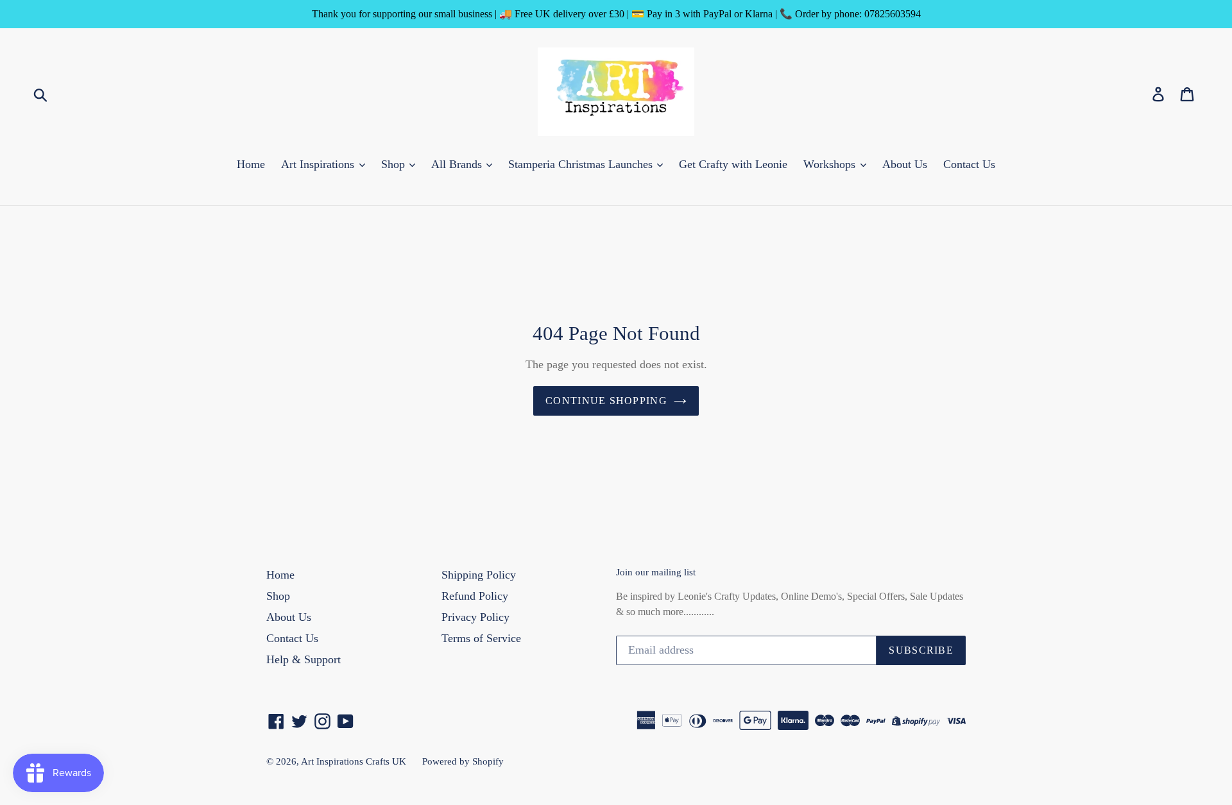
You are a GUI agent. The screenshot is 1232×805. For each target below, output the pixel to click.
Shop (394, 164)
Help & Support (303, 659)
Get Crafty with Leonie (733, 164)
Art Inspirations (319, 164)
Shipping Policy (478, 574)
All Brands (458, 164)
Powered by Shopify (463, 761)
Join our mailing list (656, 572)
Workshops (831, 164)
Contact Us (969, 164)
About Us (904, 164)
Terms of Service (481, 638)
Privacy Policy (475, 617)
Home (251, 164)
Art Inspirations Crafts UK (353, 761)
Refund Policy (474, 595)
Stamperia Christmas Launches (582, 164)
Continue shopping (606, 400)
